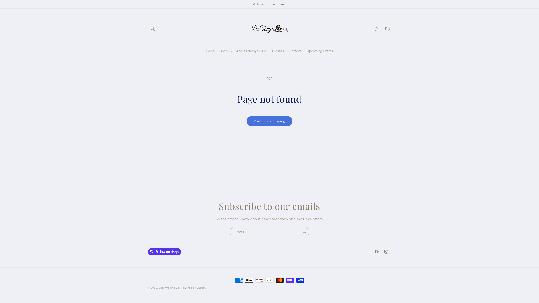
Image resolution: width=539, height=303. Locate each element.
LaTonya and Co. (169, 288)
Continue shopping (269, 121)
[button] (153, 28)
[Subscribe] (304, 232)
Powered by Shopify (193, 288)
